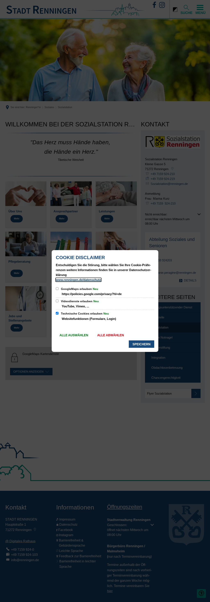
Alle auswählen (73, 335)
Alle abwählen (110, 335)
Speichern (141, 344)
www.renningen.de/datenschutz (78, 280)
